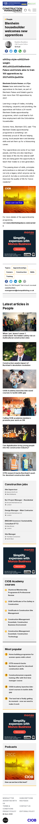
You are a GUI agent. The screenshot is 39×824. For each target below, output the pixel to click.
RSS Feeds (24, 801)
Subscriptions (26, 798)
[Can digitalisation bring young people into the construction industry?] (19, 434)
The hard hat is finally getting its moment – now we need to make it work (21, 701)
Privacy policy (9, 811)
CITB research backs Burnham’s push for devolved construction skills (21, 666)
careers (9, 272)
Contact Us (25, 806)
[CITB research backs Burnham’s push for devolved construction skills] (19, 461)
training (9, 276)
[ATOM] (11, 820)
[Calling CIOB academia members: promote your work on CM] (19, 406)
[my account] (25, 10)
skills (32, 272)
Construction (21, 272)
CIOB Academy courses (14, 583)
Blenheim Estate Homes (13, 83)
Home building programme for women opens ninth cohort (21, 655)
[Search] (29, 10)
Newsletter (8, 798)
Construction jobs (16, 484)
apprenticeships (19, 268)
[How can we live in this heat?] (19, 765)
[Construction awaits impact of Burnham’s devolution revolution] (19, 351)
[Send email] (24, 51)
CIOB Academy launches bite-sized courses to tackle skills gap (21, 689)
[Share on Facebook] (6, 51)
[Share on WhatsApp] (20, 51)
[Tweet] (10, 51)
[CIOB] (28, 820)
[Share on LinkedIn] (15, 51)
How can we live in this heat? (16, 782)
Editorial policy (27, 811)
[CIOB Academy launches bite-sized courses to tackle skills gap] (19, 379)
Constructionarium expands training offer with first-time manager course (20, 678)
